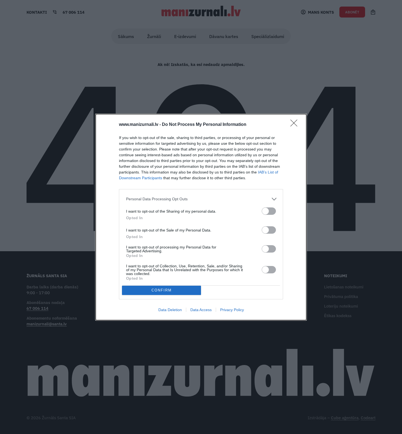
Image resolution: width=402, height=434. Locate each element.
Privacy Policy (232, 310)
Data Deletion (170, 310)
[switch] (269, 211)
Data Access (201, 310)
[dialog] (201, 217)
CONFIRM (162, 290)
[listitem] (201, 199)
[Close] (295, 125)
